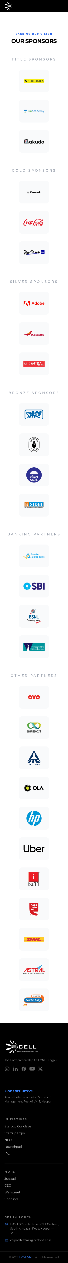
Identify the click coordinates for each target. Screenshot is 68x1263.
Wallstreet (12, 1192)
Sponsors (11, 1199)
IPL (7, 1153)
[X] (40, 1068)
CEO (8, 1185)
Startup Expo (15, 1133)
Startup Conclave (18, 1126)
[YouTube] (32, 1068)
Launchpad (13, 1147)
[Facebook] (23, 1068)
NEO (8, 1140)
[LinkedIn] (15, 1068)
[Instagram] (7, 1068)
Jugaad (10, 1179)
